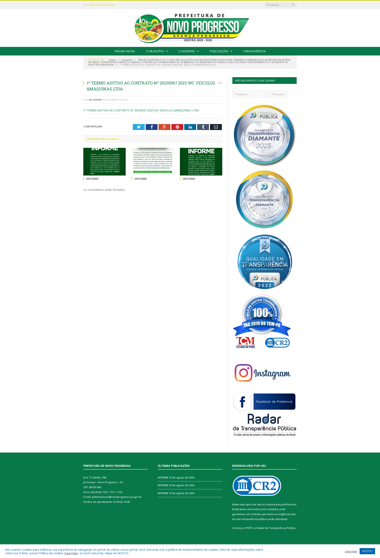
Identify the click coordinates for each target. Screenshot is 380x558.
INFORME (131, 5)
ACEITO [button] (367, 551)
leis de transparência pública (249, 519)
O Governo (187, 51)
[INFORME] (104, 162)
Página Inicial (125, 51)
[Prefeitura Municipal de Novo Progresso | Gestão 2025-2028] (190, 27)
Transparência (254, 51)
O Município (155, 51)
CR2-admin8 (95, 99)
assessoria (259, 509)
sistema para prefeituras (281, 504)
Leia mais (71, 553)
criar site (256, 504)
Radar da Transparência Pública (276, 528)
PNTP (249, 528)
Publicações (219, 51)
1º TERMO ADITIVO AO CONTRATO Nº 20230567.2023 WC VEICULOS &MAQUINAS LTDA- (141, 110)
